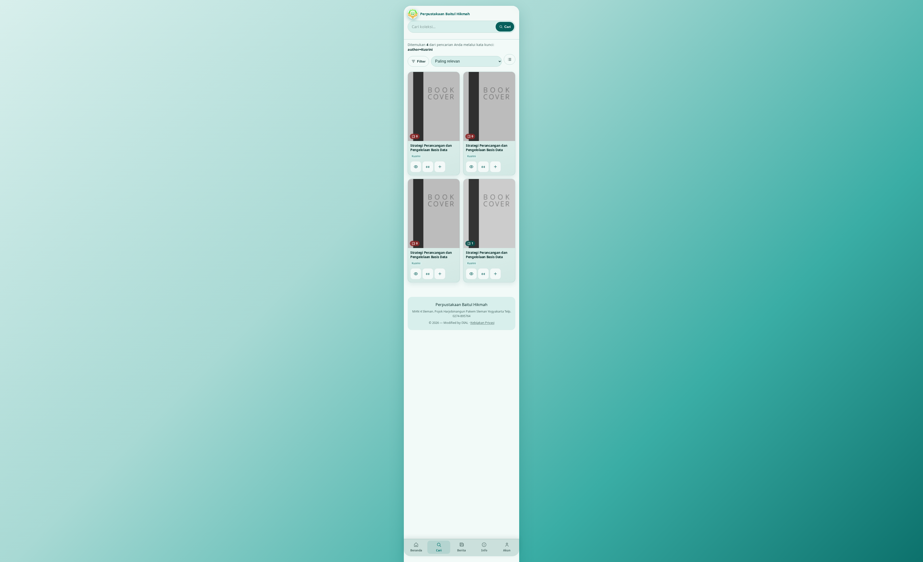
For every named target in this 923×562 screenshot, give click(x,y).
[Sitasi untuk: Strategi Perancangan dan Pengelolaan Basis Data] (427, 166)
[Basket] (439, 166)
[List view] (509, 59)
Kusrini (416, 156)
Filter (421, 61)
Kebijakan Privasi (482, 322)
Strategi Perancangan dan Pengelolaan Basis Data (431, 147)
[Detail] (415, 166)
